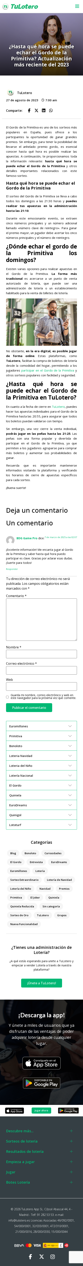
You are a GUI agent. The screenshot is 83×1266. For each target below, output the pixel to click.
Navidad (45, 888)
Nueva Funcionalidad (24, 924)
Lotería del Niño (20, 888)
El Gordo (15, 862)
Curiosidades (53, 853)
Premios (64, 888)
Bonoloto (30, 853)
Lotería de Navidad (59, 880)
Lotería (40, 871)
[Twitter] (41, 1257)
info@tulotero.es (19, 1220)
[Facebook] (30, 1257)
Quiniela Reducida (22, 906)
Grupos (61, 915)
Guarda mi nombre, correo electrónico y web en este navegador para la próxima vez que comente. (43, 696)
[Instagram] (53, 1257)
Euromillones (18, 871)
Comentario (16, 595)
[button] (74, 6)
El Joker (35, 897)
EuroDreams (59, 862)
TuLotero (58, 407)
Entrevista (36, 862)
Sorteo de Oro (19, 915)
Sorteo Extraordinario (24, 880)
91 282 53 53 (45, 1215)
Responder (12, 568)
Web (9, 679)
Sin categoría (51, 906)
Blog (13, 853)
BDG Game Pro (27, 538)
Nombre (13, 647)
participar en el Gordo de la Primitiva (47, 370)
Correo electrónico (21, 663)
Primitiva (16, 897)
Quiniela (53, 897)
